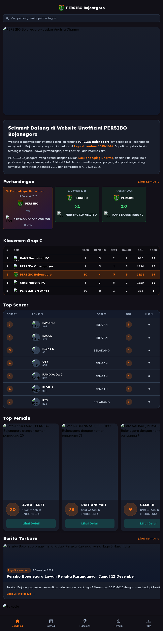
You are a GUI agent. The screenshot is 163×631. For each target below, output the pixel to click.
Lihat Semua (149, 181)
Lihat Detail (31, 523)
